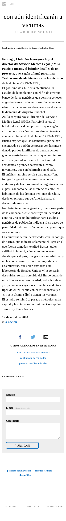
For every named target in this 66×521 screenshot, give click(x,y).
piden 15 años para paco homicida (33, 352)
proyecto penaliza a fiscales (33, 363)
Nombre (10, 394)
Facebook (20, 337)
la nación (10, 322)
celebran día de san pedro (33, 358)
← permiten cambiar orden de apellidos (17, 473)
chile (49, 32)
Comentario (12, 420)
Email (46, 337)
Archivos (33, 506)
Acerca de (11, 506)
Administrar (55, 506)
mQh (13, 4)
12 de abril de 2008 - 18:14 (29, 32)
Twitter (33, 337)
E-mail (18, 407)
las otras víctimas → (45, 471)
